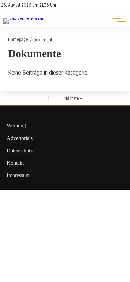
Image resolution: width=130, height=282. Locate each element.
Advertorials (20, 138)
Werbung (16, 125)
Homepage (18, 39)
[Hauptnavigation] (116, 19)
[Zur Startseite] (23, 18)
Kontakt (15, 163)
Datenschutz (20, 150)
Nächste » (73, 98)
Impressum (18, 175)
